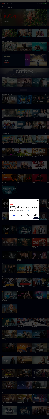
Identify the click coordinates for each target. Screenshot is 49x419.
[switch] (21, 215)
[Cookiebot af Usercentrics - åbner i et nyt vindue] (36, 200)
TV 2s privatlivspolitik (27, 210)
